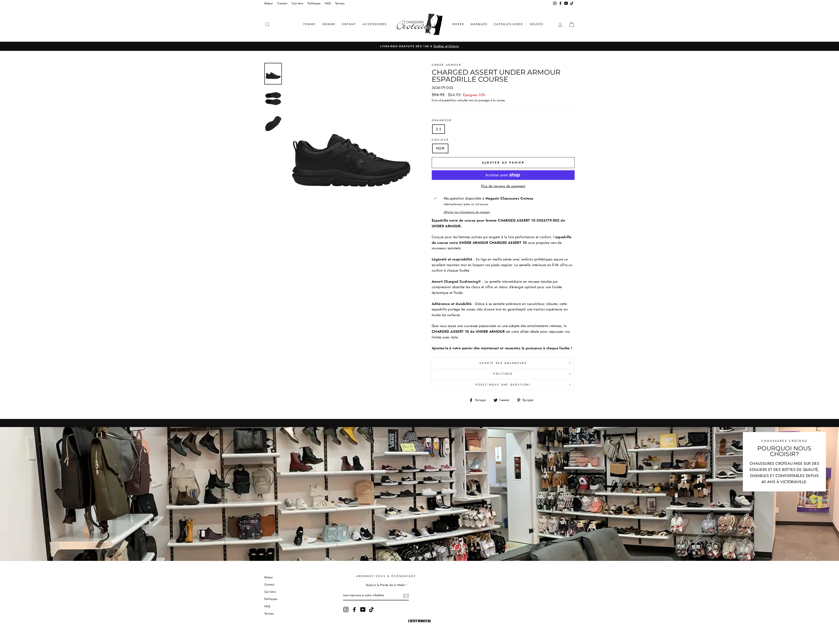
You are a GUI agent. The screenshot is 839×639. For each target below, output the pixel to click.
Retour (268, 3)
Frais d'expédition (444, 100)
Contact (282, 3)
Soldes (536, 24)
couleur (440, 140)
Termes (339, 3)
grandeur (442, 120)
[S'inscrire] (406, 595)
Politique (503, 374)
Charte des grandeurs (503, 363)
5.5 (438, 129)
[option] (419, 46)
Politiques (313, 3)
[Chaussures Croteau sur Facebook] (354, 609)
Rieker (458, 24)
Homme (329, 24)
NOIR (440, 148)
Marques (479, 24)
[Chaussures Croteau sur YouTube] (363, 609)
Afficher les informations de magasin (467, 212)
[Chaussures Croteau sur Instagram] (345, 609)
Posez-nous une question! (503, 385)
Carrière (297, 3)
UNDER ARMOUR (446, 65)
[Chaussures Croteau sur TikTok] (371, 609)
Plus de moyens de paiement (503, 186)
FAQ (328, 3)
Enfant (349, 24)
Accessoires (374, 24)
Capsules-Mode (508, 24)
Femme (309, 24)
